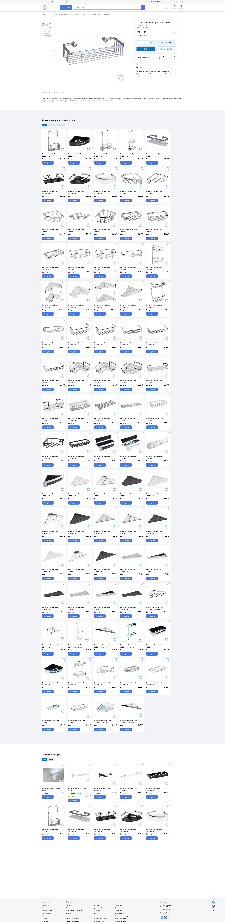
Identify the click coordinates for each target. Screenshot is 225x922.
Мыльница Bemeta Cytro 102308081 (50, 721)
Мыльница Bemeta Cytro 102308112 (128, 684)
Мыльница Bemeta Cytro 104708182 (50, 646)
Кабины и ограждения (72, 921)
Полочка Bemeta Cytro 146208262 (102, 268)
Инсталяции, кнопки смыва (74, 910)
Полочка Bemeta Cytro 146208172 (50, 344)
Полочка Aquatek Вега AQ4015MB (102, 789)
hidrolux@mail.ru (165, 913)
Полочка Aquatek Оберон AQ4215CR (51, 789)
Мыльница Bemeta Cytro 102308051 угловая (128, 721)
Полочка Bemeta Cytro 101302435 (102, 533)
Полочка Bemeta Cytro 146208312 (102, 230)
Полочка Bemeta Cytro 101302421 (76, 570)
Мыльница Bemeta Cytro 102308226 (154, 646)
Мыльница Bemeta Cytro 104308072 (154, 419)
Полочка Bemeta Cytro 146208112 (50, 382)
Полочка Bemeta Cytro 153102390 (76, 155)
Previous (54, 51)
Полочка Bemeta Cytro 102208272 (50, 495)
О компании (45, 2)
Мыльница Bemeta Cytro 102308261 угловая (102, 646)
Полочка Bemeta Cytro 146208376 (102, 193)
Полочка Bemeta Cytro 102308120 (50, 457)
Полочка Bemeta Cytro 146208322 (76, 230)
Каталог (67, 7)
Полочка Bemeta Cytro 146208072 (128, 382)
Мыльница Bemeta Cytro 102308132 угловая (76, 684)
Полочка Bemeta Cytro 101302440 (76, 533)
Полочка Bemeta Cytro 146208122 (154, 344)
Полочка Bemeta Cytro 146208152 (76, 344)
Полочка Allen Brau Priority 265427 (77, 789)
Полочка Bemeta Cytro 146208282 (50, 268)
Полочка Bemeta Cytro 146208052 (50, 419)
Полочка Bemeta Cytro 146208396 (50, 193)
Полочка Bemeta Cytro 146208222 (50, 306)
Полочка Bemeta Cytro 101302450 (128, 495)
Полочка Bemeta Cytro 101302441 (50, 533)
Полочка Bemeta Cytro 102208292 (128, 457)
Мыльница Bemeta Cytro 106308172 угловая (154, 608)
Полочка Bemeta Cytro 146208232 (154, 268)
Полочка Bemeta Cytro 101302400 (128, 608)
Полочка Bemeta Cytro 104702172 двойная (76, 646)
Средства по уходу (120, 921)
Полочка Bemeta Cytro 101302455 (76, 495)
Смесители (69, 916)
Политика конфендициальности (51, 916)
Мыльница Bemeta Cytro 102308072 (76, 721)
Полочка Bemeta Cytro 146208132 (128, 344)
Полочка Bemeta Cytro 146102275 (102, 419)
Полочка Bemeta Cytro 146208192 (128, 306)
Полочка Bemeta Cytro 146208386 (76, 193)
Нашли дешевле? (141, 35)
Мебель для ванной (71, 908)
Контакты (88, 2)
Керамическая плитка (100, 918)
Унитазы (68, 913)
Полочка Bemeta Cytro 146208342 (154, 193)
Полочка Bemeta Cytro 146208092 (102, 382)
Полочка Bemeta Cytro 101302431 (128, 533)
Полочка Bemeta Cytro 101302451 (102, 495)
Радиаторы (118, 905)
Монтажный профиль (121, 918)
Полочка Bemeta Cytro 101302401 (102, 608)
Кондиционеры (119, 913)
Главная (44, 14)
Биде (95, 913)
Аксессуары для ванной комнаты (69, 14)
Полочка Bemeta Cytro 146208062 (154, 382)
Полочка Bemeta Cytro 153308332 (50, 155)
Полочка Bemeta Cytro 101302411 (154, 570)
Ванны (68, 905)
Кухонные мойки (98, 908)
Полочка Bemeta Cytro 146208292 (154, 230)
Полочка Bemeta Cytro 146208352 (128, 193)
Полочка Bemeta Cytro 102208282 (154, 457)
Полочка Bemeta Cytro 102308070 (76, 457)
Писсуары (97, 910)
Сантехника (53, 14)
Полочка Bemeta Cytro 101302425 (50, 570)
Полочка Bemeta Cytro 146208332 (50, 230)
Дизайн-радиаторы (121, 908)
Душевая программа (72, 918)
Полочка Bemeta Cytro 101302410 (50, 608)
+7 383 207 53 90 (166, 910)
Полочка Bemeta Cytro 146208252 (128, 268)
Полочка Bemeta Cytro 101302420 (102, 570)
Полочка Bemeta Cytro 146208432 (102, 155)
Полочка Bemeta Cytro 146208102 (76, 382)
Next (133, 51)
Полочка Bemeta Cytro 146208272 (76, 268)
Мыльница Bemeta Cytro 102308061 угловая (102, 721)
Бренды (96, 2)
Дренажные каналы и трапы (102, 916)
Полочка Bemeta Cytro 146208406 (154, 155)
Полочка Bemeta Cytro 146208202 (102, 306)
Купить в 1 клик (165, 49)
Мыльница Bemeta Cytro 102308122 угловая (102, 684)
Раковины (96, 905)
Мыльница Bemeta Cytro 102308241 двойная (128, 646)
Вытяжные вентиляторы (122, 916)
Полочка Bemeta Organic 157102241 (128, 789)
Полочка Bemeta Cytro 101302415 (128, 570)
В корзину (146, 49)
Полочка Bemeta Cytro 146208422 (128, 155)
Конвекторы (118, 910)
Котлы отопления (99, 921)
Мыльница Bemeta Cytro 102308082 (154, 684)
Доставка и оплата (57, 2)
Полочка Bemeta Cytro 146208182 (154, 306)
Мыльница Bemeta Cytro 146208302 (128, 230)
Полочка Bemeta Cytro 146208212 (76, 306)
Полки (84, 14)
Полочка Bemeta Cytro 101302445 (154, 495)
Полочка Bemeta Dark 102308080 (153, 789)
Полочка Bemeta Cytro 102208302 (102, 457)
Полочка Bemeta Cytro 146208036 (76, 419)
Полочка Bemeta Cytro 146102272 (128, 419)
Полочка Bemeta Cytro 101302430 (154, 533)
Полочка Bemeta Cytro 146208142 (102, 344)
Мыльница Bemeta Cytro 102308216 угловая (50, 684)
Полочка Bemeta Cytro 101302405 (76, 608)
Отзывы (81, 2)
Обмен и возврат (71, 2)
